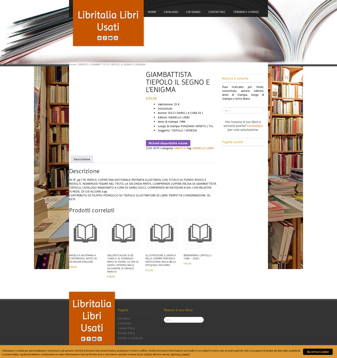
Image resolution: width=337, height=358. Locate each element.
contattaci (255, 126)
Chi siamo (193, 12)
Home (152, 12)
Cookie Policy (126, 328)
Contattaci (216, 12)
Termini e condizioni (130, 338)
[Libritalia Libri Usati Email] (110, 38)
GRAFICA (83, 64)
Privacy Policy (126, 333)
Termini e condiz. (246, 12)
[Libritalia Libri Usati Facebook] (105, 38)
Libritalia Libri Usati (92, 316)
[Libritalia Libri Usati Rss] (116, 38)
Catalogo (171, 12)
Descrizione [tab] (82, 159)
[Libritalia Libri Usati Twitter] (99, 38)
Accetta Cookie (318, 352)
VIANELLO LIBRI (203, 148)
